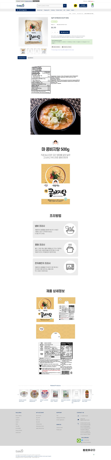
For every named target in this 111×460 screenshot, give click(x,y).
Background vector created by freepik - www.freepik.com (27, 457)
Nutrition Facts (22, 57)
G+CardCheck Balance (83, 5)
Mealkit (68, 10)
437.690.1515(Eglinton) (85, 431)
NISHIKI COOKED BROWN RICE (33, 400)
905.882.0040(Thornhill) (85, 423)
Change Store (36, 1)
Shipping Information (60, 417)
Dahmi (72, 10)
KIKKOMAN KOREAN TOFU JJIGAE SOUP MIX (76, 401)
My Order (38, 417)
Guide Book (18, 432)
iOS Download (86, 440)
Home (70, 13)
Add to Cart (65, 32)
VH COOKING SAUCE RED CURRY (86, 400)
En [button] (93, 1)
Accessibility (18, 428)
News (17, 424)
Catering (52, 10)
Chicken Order (59, 10)
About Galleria (19, 415)
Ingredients (30, 57)
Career (17, 422)
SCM (87, 451)
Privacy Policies (19, 430)
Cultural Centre (59, 427)
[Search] (65, 5)
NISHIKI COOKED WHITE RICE (22, 400)
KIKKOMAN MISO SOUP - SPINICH (54, 400)
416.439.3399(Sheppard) (85, 432)
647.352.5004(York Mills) (85, 424)
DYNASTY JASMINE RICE (44, 400)
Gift (64, 10)
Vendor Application (60, 419)
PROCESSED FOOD (80, 13)
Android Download (87, 442)
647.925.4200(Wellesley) (85, 428)
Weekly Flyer (39, 10)
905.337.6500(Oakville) (85, 426)
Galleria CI (18, 419)
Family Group (39, 424)
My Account (38, 415)
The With (17, 426)
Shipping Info (46, 10)
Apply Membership (40, 428)
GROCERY (74, 13)
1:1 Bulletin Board (84, 415)
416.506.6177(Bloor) (84, 429)
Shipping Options (28, 1)
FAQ (57, 415)
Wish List (38, 419)
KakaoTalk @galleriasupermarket (84, 419)
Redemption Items (40, 426)
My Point (38, 422)
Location (17, 417)
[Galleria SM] (21, 5)
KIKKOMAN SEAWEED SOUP (65, 400)
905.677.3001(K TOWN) (85, 434)
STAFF (84, 451)
